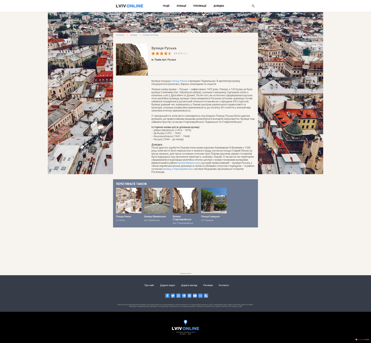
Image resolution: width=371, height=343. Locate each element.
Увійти (218, 306)
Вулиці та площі (150, 35)
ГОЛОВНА (120, 35)
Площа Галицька (210, 216)
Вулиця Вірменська (155, 216)
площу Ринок (179, 80)
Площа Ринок (123, 216)
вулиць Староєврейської (178, 168)
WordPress (210, 306)
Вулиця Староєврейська (182, 218)
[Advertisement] (185, 251)
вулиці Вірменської (189, 162)
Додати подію (167, 285)
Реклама (208, 285)
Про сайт (149, 285)
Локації (133, 35)
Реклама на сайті (185, 273)
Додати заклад (189, 285)
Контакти (224, 285)
